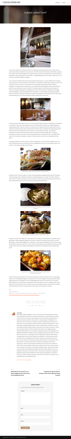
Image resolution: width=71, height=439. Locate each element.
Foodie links (57, 2)
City (33, 302)
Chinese (28, 302)
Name (22, 408)
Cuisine (38, 302)
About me (63, 2)
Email (22, 414)
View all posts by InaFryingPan (24, 360)
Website (22, 421)
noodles (39, 305)
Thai (42, 305)
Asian (29, 305)
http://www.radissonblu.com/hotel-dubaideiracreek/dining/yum (24, 295)
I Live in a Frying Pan (11, 2)
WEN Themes (24, 437)
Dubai (43, 302)
